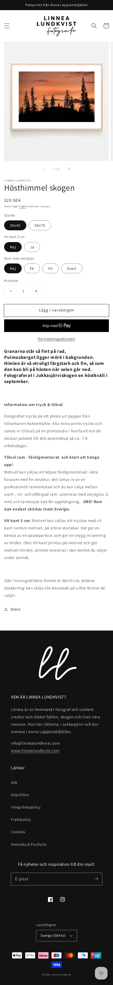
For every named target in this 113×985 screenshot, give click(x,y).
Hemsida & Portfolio (29, 844)
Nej (13, 247)
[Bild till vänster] (44, 169)
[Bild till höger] (69, 169)
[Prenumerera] (96, 879)
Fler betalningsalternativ (56, 339)
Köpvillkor (20, 794)
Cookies (18, 831)
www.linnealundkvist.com (35, 750)
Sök (14, 782)
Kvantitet (11, 280)
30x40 (15, 225)
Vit (50, 268)
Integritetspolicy (25, 807)
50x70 (40, 225)
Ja (32, 247)
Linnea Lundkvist (61, 974)
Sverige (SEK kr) (53, 935)
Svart (72, 268)
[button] (7, 26)
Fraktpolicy (21, 819)
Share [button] (15, 609)
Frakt (22, 206)
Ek (32, 268)
